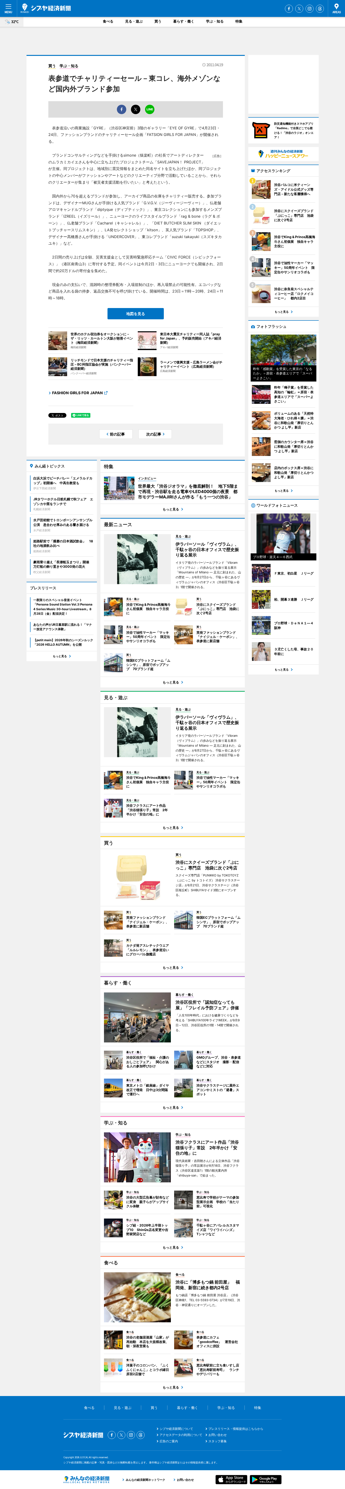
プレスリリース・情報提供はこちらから (235, 1429)
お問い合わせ (217, 1435)
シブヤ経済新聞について (176, 1429)
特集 (238, 21)
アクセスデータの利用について (181, 1435)
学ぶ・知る (215, 21)
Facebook (289, 9)
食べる (108, 21)
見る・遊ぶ (134, 21)
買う (157, 21)
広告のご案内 (169, 1441)
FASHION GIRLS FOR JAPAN (77, 392)
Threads (320, 9)
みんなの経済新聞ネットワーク (86, 1479)
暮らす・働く (183, 21)
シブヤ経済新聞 (46, 8)
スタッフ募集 (217, 1441)
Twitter (299, 9)
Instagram (310, 9)
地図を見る (135, 313)
